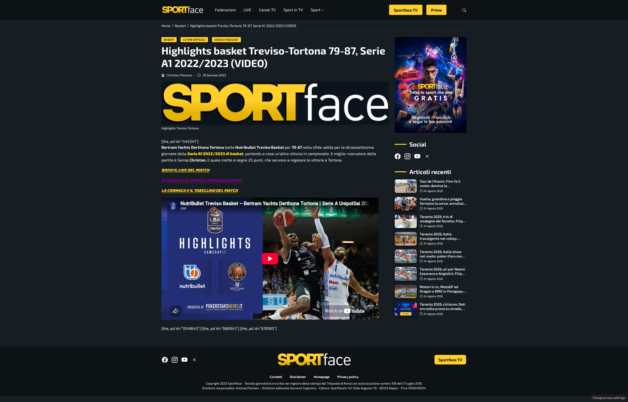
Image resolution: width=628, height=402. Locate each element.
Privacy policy (347, 377)
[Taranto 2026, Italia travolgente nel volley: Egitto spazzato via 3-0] (406, 239)
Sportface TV (406, 10)
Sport (315, 9)
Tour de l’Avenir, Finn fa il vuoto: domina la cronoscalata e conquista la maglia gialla (442, 188)
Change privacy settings (609, 397)
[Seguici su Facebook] (398, 156)
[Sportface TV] (431, 85)
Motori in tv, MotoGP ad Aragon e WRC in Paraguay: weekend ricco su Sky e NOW (443, 291)
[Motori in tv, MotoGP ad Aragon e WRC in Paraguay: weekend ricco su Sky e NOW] (406, 291)
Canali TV (267, 9)
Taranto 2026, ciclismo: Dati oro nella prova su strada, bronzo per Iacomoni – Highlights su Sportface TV (442, 311)
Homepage (321, 377)
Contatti (276, 377)
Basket (169, 39)
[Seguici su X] (427, 156)
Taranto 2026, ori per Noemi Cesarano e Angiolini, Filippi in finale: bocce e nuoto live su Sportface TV (442, 275)
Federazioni (225, 9)
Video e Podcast (226, 39)
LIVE (247, 9)
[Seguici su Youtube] (417, 156)
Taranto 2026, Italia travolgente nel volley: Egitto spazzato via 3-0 (439, 238)
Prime (436, 10)
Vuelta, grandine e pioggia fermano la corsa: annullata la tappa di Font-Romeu (443, 203)
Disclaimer (298, 377)
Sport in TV (293, 9)
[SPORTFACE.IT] (182, 9)
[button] (464, 10)
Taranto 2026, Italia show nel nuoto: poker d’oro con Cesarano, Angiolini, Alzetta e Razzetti (442, 258)
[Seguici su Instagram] (407, 156)
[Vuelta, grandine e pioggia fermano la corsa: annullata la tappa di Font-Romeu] (406, 204)
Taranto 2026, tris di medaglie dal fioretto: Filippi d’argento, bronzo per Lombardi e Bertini (443, 223)
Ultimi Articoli (194, 39)
